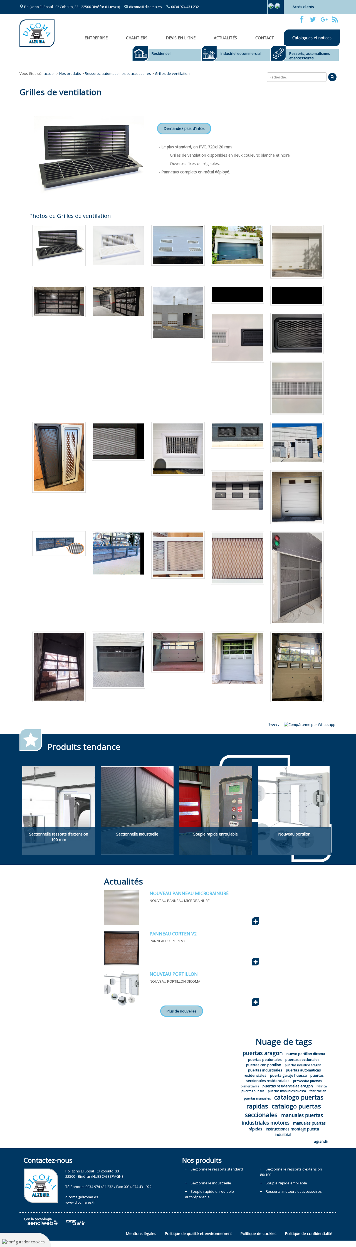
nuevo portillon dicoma (305, 1053)
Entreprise (96, 37)
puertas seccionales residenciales (285, 1078)
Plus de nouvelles (182, 1011)
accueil (49, 73)
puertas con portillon (263, 1064)
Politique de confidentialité (308, 1233)
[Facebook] (301, 19)
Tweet (273, 724)
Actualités (225, 37)
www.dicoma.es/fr (80, 1202)
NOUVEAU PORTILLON (174, 974)
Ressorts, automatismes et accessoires (309, 55)
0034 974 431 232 (184, 6)
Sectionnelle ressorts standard (217, 1169)
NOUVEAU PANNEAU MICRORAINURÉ (189, 893)
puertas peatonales (265, 1059)
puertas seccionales (302, 1059)
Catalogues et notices (312, 37)
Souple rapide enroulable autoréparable (209, 1194)
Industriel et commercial (241, 53)
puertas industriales (265, 1070)
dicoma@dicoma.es (145, 6)
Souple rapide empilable (286, 1183)
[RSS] (335, 19)
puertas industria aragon (303, 1065)
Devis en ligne (181, 37)
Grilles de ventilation (172, 73)
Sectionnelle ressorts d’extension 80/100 (291, 1172)
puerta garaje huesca (288, 1075)
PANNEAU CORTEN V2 (173, 934)
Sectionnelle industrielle (211, 1183)
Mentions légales (141, 1233)
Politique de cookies (258, 1233)
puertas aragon (263, 1053)
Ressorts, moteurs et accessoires (294, 1191)
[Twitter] (312, 19)
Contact (264, 37)
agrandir (321, 1141)
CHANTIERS (136, 37)
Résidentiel (161, 53)
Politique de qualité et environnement (198, 1233)
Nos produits (70, 73)
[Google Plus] (324, 19)
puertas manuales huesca (287, 1091)
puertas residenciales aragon (288, 1085)
